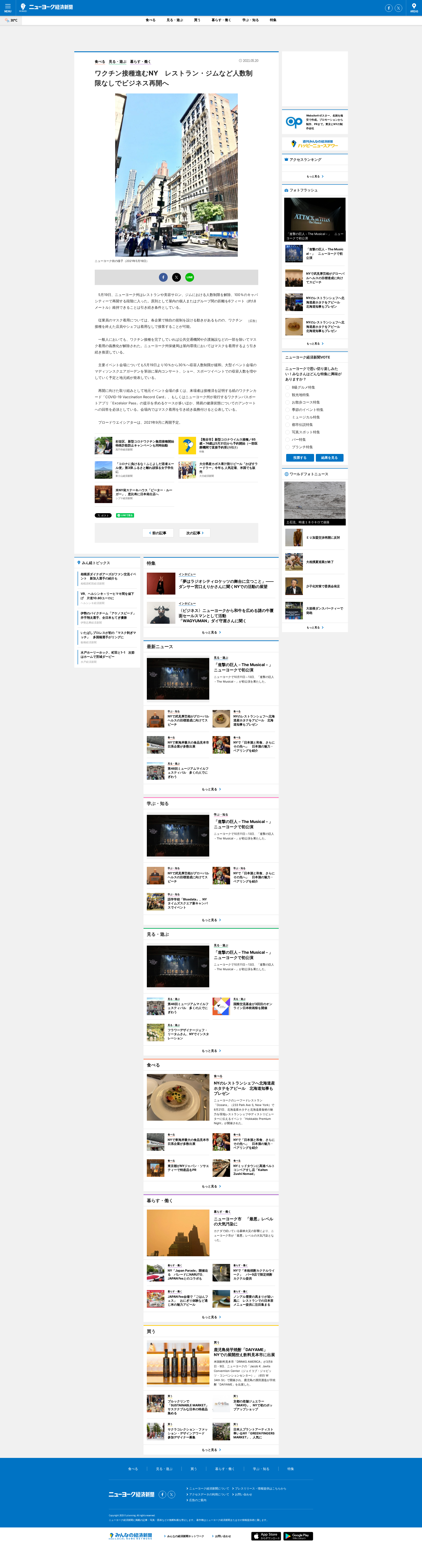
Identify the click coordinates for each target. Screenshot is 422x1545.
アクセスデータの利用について (209, 1494)
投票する (300, 457)
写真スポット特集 (306, 432)
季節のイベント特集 (308, 410)
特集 (273, 20)
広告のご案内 (197, 1500)
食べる (151, 20)
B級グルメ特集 (303, 387)
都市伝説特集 (302, 425)
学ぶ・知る (250, 20)
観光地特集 (300, 395)
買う (197, 20)
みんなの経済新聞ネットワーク (130, 1536)
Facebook (389, 8)
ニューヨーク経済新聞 (46, 7)
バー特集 (299, 439)
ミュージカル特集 (306, 417)
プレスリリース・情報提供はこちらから (260, 1488)
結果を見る (329, 457)
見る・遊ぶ (175, 20)
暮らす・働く (221, 20)
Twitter (398, 8)
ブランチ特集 (302, 447)
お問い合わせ (243, 1494)
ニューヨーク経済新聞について (209, 1488)
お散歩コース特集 (306, 402)
